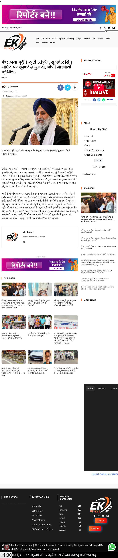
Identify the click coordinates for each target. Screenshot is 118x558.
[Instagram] (105, 28)
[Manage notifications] (6, 547)
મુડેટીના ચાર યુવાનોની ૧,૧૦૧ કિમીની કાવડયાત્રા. (39, 334)
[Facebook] (100, 28)
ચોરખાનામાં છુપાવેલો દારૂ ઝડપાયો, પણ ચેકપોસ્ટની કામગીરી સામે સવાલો (38, 370)
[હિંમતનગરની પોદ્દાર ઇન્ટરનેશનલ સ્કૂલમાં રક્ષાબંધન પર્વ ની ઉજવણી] (14, 322)
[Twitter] (109, 28)
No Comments (94, 154)
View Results (99, 166)
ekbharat (14, 87)
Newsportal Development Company (21, 549)
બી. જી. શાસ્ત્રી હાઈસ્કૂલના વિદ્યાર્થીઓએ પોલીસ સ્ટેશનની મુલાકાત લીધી (65, 303)
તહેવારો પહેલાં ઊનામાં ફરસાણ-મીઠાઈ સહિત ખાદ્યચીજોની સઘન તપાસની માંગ (13, 372)
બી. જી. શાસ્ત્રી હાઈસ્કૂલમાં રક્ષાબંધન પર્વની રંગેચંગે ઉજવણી (39, 303)
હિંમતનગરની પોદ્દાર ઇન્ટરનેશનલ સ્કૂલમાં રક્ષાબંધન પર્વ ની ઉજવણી (12, 335)
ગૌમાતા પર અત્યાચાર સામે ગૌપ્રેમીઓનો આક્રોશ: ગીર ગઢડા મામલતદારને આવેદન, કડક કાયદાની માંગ (13, 304)
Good (90, 136)
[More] (75, 87)
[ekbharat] (4, 86)
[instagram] (24, 241)
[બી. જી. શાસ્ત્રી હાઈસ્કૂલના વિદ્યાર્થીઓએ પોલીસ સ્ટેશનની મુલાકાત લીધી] (66, 289)
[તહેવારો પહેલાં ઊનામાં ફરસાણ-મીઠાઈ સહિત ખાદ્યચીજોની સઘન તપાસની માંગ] (14, 357)
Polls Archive (89, 173)
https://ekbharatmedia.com (34, 237)
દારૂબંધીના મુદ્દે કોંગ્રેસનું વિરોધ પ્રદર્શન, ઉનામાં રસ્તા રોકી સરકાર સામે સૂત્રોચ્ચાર (66, 370)
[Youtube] (113, 28)
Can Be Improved (95, 150)
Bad (89, 145)
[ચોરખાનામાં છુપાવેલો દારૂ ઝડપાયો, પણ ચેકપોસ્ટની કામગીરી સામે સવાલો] (40, 357)
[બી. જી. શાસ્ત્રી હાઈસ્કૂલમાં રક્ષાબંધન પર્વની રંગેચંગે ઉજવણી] (40, 289)
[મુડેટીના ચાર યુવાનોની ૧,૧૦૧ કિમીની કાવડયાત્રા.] (40, 322)
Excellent (91, 140)
